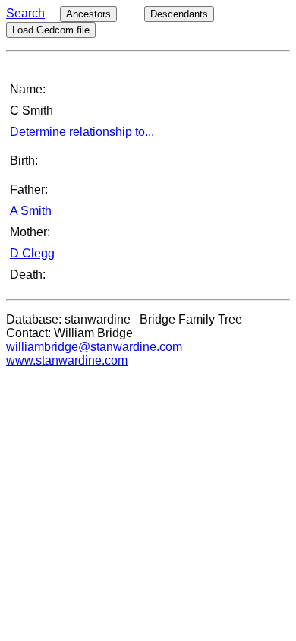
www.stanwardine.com (67, 360)
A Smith (31, 210)
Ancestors (88, 14)
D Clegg (32, 253)
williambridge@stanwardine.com (94, 346)
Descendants (179, 14)
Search (25, 13)
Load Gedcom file (51, 30)
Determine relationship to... (82, 131)
